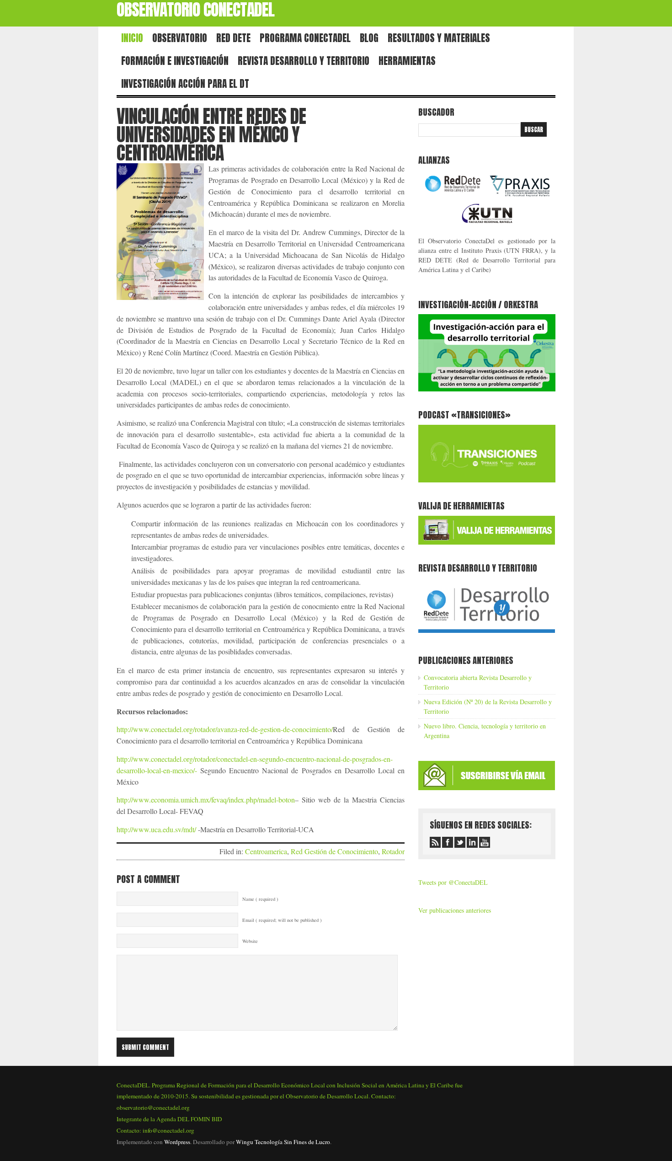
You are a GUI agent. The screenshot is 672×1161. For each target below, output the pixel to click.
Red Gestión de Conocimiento (334, 851)
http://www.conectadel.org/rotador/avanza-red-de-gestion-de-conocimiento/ (225, 729)
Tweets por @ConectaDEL (453, 882)
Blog (369, 38)
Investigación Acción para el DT (185, 83)
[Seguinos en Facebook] (447, 842)
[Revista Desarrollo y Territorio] (486, 634)
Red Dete (233, 38)
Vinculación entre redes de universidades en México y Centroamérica (211, 134)
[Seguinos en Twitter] (459, 842)
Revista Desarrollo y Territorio (303, 61)
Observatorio (179, 38)
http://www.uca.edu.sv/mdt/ (156, 829)
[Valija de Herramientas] (486, 542)
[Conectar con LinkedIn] (472, 842)
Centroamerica (266, 851)
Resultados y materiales (439, 38)
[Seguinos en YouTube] (484, 842)
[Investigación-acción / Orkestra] (486, 389)
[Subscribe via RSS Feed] (435, 842)
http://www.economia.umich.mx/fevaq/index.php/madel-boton (206, 799)
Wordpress (177, 1142)
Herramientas (407, 61)
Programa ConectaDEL (305, 38)
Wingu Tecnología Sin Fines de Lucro (283, 1142)
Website (250, 941)
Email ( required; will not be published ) (282, 920)
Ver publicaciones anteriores (454, 910)
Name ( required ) (260, 899)
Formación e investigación (175, 61)
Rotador (393, 851)
